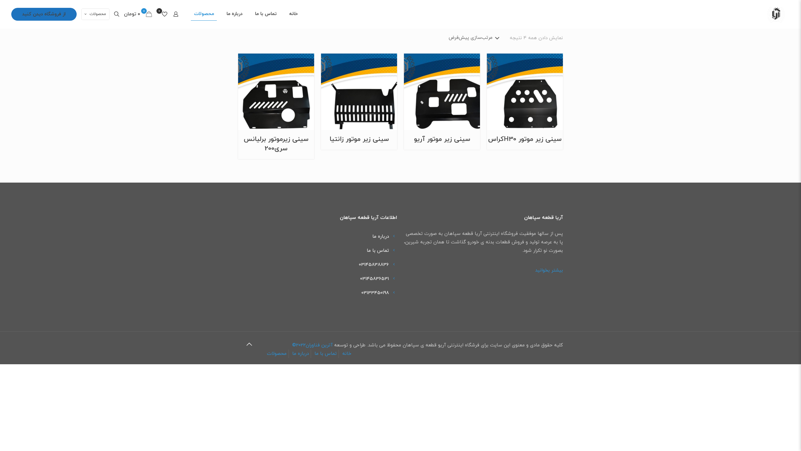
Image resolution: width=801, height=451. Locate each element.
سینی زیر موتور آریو (442, 139)
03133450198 (375, 293)
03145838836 (374, 265)
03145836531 (374, 279)
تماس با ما (378, 250)
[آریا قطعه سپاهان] (776, 14)
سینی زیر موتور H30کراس (525, 139)
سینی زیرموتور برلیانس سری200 (276, 144)
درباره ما (380, 236)
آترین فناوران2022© (312, 345)
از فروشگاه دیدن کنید (44, 14)
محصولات (97, 14)
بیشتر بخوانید (549, 270)
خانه (346, 353)
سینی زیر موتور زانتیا (359, 139)
